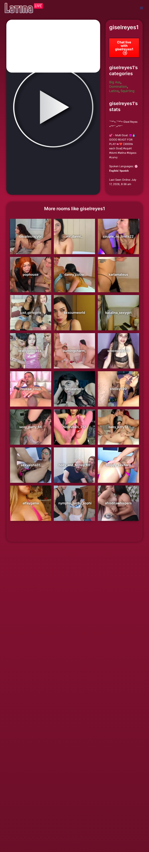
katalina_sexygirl (118, 313)
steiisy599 (118, 389)
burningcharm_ (74, 351)
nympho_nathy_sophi (75, 503)
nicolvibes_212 (74, 427)
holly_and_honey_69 (74, 465)
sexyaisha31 (30, 465)
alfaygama (31, 503)
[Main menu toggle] (141, 8)
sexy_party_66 (30, 427)
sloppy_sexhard (118, 465)
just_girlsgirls (30, 313)
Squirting (127, 91)
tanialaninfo (74, 389)
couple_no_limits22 (118, 236)
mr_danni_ (74, 236)
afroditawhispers (118, 503)
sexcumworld (74, 313)
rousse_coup (31, 389)
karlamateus (118, 274)
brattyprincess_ (30, 351)
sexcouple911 (118, 351)
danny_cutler (74, 274)
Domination (118, 86)
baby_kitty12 (118, 427)
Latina (114, 91)
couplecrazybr (30, 236)
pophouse (31, 274)
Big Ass (114, 82)
